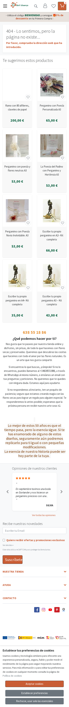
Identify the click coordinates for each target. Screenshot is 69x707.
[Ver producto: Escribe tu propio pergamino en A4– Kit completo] (17, 276)
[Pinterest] (57, 609)
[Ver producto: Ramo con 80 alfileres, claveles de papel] (17, 85)
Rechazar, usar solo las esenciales (34, 701)
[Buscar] (35, 6)
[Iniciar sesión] (45, 6)
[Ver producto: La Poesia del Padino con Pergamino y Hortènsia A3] (51, 146)
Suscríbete (13, 559)
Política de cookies (12, 675)
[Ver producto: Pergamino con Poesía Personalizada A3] (51, 85)
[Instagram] (43, 609)
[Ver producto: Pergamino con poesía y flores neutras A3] (17, 146)
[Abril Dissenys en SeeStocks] (63, 609)
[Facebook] (36, 609)
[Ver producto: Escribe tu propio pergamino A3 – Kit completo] (51, 276)
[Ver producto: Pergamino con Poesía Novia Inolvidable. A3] (17, 211)
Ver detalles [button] (8, 545)
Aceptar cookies (34, 683)
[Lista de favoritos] (53, 6)
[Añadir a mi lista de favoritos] (28, 97)
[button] (7, 492)
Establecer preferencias (34, 693)
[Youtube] (50, 609)
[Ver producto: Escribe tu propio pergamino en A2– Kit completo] (51, 211)
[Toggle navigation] (5, 6)
